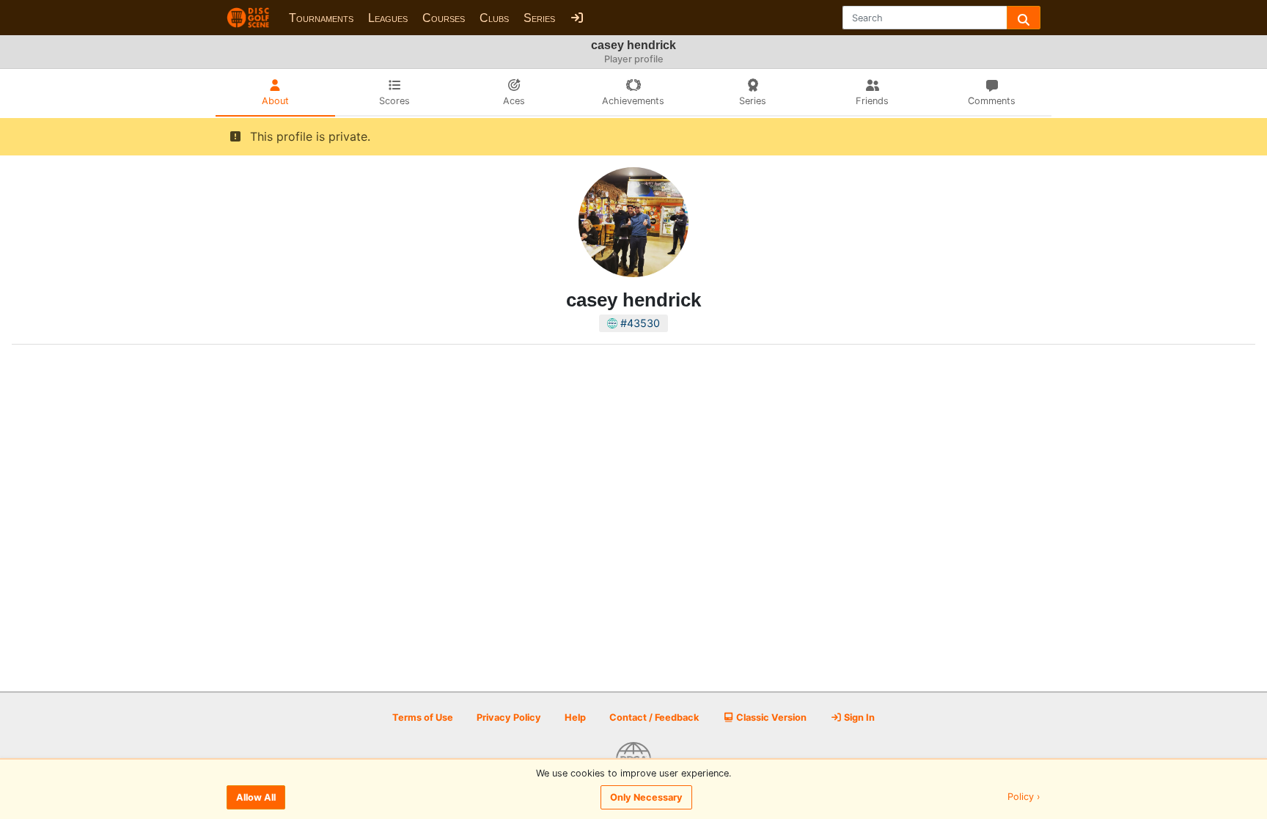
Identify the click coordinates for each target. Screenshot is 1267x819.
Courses (443, 18)
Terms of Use (422, 717)
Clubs (494, 18)
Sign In (858, 717)
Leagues (388, 18)
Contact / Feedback (654, 717)
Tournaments (321, 18)
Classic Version (770, 717)
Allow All (256, 797)
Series (539, 18)
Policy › (1023, 797)
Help (575, 717)
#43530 (638, 323)
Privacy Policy (509, 717)
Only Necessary (646, 797)
